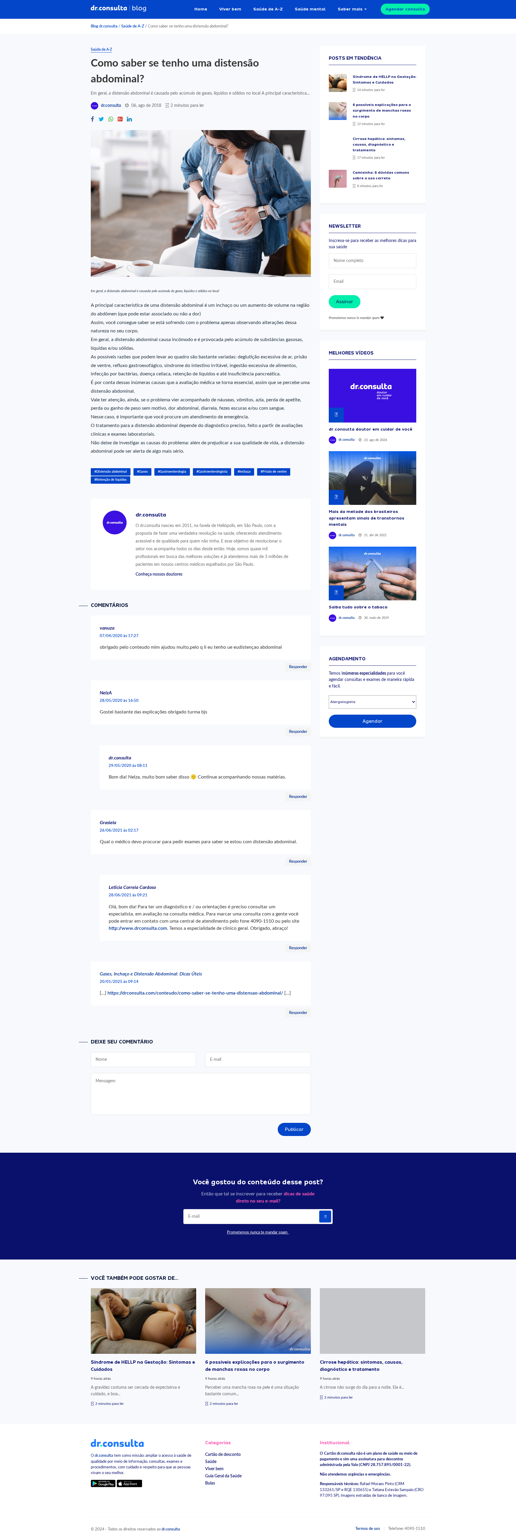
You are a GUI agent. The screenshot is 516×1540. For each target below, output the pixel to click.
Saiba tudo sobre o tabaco (358, 607)
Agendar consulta (405, 9)
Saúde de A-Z (268, 9)
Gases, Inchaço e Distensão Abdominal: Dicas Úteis (151, 974)
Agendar (373, 721)
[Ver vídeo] (372, 396)
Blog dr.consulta (104, 26)
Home (200, 9)
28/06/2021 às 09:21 (128, 895)
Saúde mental (310, 9)
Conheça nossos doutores (159, 574)
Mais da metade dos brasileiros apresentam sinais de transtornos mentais (366, 518)
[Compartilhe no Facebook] (92, 119)
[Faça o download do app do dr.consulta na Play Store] (103, 1483)
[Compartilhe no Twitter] (101, 119)
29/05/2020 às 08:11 (128, 765)
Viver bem (230, 9)
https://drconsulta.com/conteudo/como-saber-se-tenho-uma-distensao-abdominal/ (195, 993)
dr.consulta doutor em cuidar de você (370, 429)
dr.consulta (111, 106)
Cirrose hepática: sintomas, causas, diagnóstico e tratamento (379, 144)
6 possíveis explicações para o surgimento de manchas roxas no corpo (382, 110)
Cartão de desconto (223, 1454)
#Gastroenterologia (172, 471)
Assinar (344, 301)
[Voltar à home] (117, 1442)
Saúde (210, 1461)
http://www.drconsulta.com (138, 928)
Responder (298, 667)
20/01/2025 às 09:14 (119, 981)
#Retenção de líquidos (110, 479)
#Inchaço (244, 471)
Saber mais (350, 9)
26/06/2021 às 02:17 (119, 830)
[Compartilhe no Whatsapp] (110, 119)
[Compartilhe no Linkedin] (129, 119)
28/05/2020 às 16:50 (119, 700)
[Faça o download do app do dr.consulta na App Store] (129, 1483)
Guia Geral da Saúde (223, 1476)
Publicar (294, 1129)
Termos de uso (367, 1528)
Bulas (210, 1483)
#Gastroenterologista (212, 471)
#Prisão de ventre (274, 471)
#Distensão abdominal (110, 471)
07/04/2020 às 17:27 (119, 636)
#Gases (142, 471)
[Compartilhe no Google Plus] (120, 119)
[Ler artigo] (338, 83)
